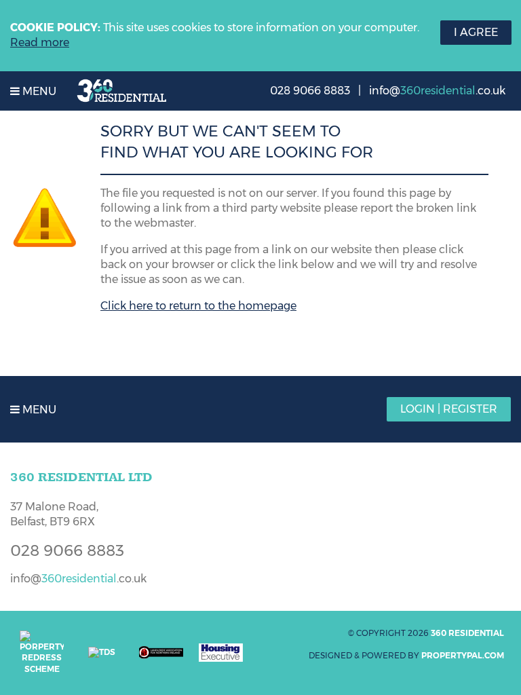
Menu (38, 91)
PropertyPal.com (462, 655)
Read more (39, 42)
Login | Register (448, 408)
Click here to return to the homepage (198, 305)
